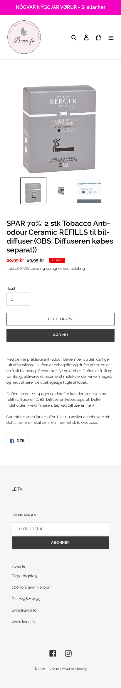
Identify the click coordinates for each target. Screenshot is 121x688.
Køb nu (60, 335)
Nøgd (10, 288)
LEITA (17, 489)
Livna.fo (53, 669)
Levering (37, 268)
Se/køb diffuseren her (73, 405)
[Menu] (111, 37)
